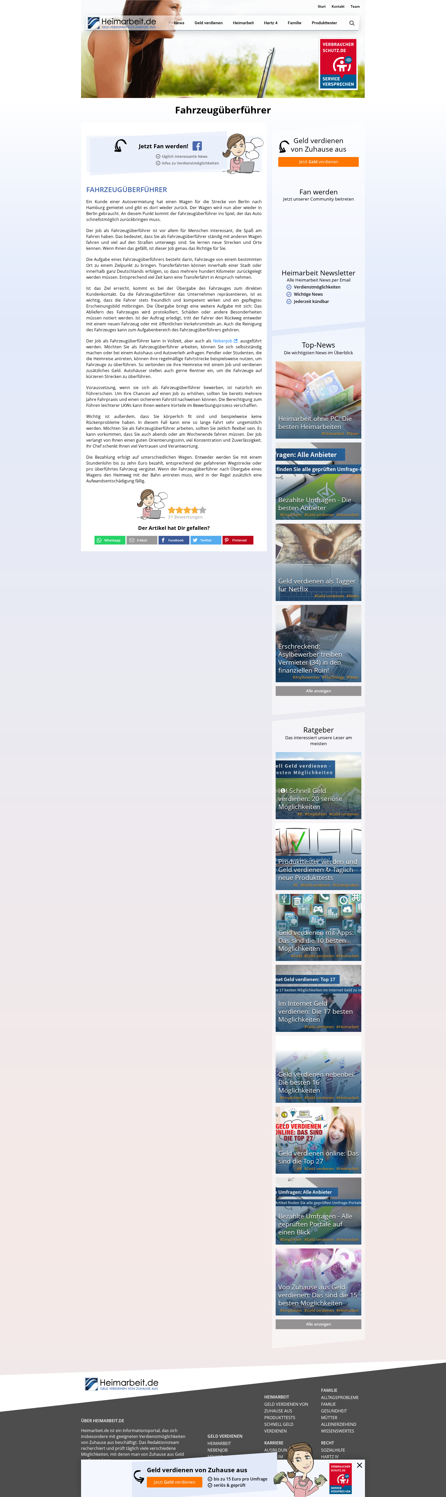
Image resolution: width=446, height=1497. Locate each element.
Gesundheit (334, 1411)
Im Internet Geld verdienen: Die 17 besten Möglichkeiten (315, 1011)
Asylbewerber (307, 677)
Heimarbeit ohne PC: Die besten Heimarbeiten (315, 422)
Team (355, 6)
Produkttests (279, 1417)
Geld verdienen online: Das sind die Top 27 (318, 1157)
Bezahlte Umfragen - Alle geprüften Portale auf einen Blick (315, 1224)
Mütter (329, 1417)
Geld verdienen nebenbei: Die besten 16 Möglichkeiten (316, 1082)
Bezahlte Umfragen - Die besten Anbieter (314, 503)
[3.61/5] (172, 510)
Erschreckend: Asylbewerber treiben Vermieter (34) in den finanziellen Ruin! (310, 658)
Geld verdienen (320, 514)
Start (322, 6)
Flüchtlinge (334, 677)
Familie (328, 1404)
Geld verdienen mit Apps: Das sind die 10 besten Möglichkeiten (316, 940)
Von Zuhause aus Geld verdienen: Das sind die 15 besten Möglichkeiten (317, 1294)
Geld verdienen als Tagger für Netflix (317, 585)
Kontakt (338, 6)
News (354, 433)
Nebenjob (222, 341)
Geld (298, 955)
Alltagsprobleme (340, 1397)
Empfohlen (292, 514)
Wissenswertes (337, 1431)
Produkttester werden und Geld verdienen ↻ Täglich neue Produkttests (317, 869)
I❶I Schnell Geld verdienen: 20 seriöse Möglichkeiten (310, 798)
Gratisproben (347, 884)
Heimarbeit (334, 433)
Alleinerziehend (338, 1424)
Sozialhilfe (333, 1450)
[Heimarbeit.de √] (121, 23)
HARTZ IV (330, 1457)
